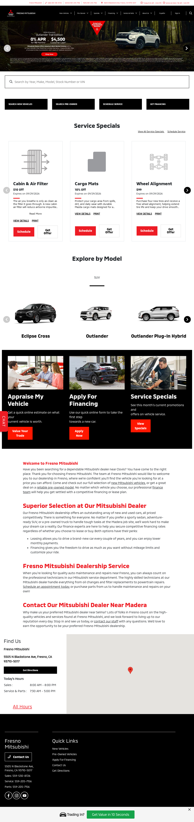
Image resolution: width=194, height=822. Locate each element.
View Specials (140, 426)
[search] (190, 13)
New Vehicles (60, 748)
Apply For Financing (64, 759)
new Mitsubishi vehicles (128, 483)
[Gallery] (97, 48)
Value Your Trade (20, 433)
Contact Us (20, 757)
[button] (130, 670)
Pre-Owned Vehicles (64, 754)
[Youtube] (24, 795)
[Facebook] (8, 795)
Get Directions (61, 770)
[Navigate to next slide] (191, 48)
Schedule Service (176, 131)
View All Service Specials (151, 131)
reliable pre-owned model (55, 487)
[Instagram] (16, 795)
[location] (101, 3)
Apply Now (79, 433)
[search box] (97, 79)
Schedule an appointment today (46, 586)
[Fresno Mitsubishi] (22, 13)
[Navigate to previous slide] (3, 48)
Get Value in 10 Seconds (110, 814)
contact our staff (106, 621)
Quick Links (65, 741)
